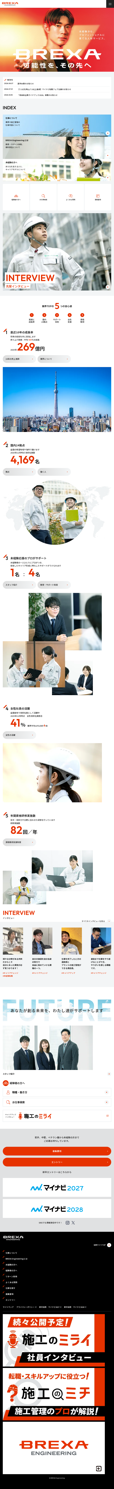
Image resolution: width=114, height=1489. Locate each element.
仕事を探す (10, 1288)
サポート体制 (57, 320)
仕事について (11, 1252)
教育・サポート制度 (49, 584)
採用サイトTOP (100, 1245)
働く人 (43, 471)
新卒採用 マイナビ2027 (50, 1307)
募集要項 (57, 1151)
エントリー (57, 1162)
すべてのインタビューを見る (93, 921)
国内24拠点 (44, 320)
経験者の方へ (11, 1270)
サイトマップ (8, 1307)
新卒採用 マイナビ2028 (75, 1307)
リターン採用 (11, 1276)
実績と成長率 (32, 320)
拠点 (7, 471)
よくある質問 (11, 1282)
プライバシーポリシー (26, 1307)
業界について (46, 358)
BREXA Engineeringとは (16, 1258)
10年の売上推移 (12, 358)
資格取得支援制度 (13, 842)
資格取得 (82, 320)
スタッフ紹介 (11, 584)
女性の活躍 (10, 735)
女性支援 (70, 320)
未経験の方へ (11, 1264)
